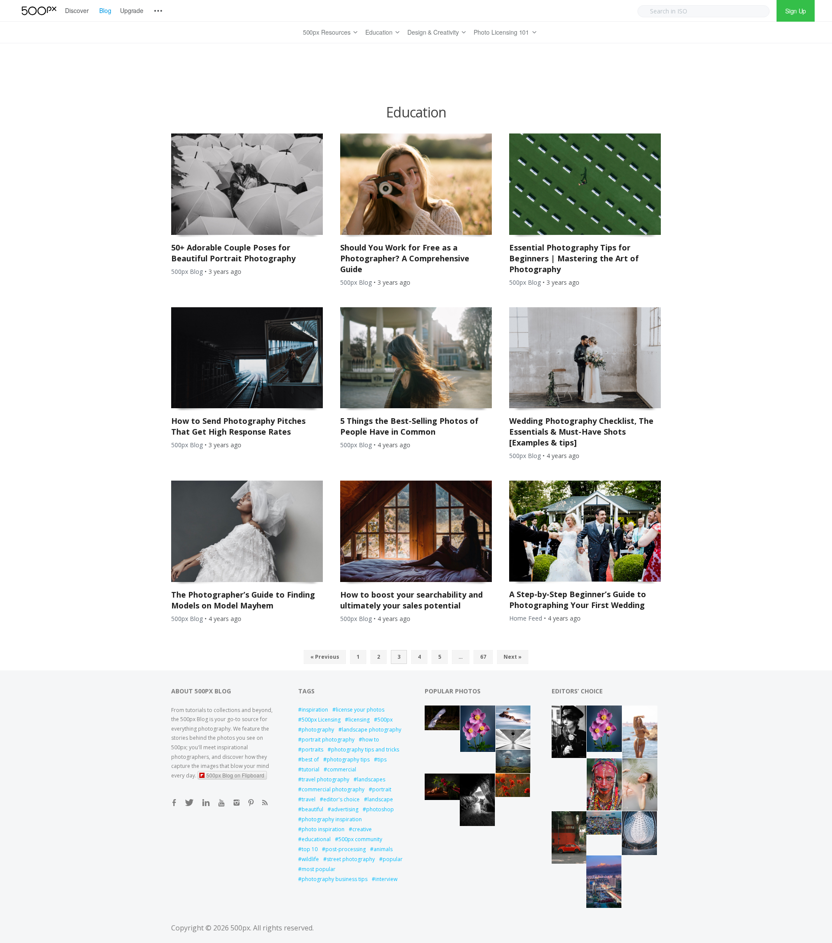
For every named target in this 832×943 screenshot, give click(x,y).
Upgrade (132, 10)
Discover (77, 10)
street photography (351, 859)
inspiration (315, 709)
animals (383, 849)
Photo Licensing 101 (501, 32)
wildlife (310, 859)
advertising (344, 809)
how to (370, 739)
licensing (359, 719)
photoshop (380, 809)
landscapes (371, 779)
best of (310, 759)
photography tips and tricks (365, 749)
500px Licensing (321, 719)
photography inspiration (332, 819)
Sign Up (795, 11)
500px (385, 719)
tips (382, 759)
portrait (381, 789)
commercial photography (333, 789)
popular (393, 859)
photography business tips (334, 879)
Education (379, 32)
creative (362, 829)
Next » (513, 656)
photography (318, 729)
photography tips (348, 759)
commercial (341, 769)
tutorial (310, 769)
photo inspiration (323, 829)
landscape (380, 799)
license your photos (360, 709)
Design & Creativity (433, 32)
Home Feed (525, 618)
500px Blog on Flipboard (235, 775)
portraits (312, 749)
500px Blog (187, 271)
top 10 (310, 849)
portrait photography (328, 739)
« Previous (324, 656)
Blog (105, 10)
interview (386, 879)
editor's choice (341, 799)
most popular (318, 869)
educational (316, 839)
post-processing (345, 849)
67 (483, 656)
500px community (360, 839)
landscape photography (371, 729)
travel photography (325, 779)
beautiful (312, 809)
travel (308, 799)
